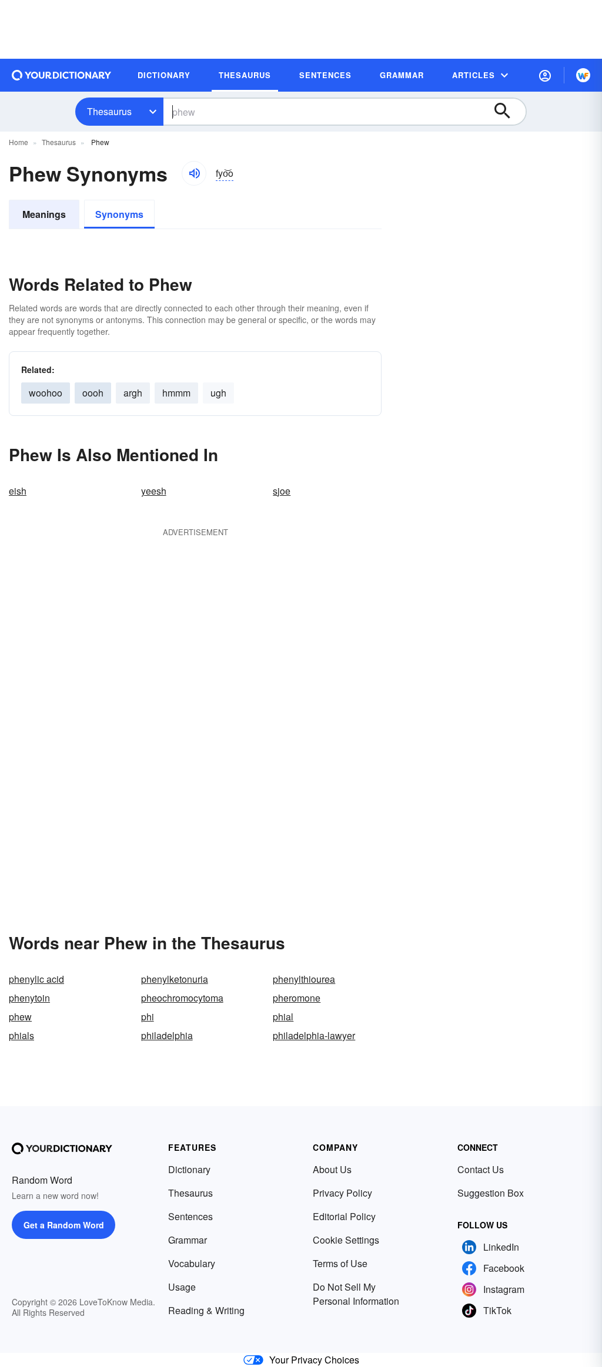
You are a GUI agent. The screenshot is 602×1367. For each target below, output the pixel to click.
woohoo (45, 392)
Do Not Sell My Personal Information (356, 1294)
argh (132, 392)
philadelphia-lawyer (314, 1035)
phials (21, 1035)
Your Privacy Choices (314, 1359)
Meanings (44, 214)
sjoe (281, 491)
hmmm (176, 392)
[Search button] (508, 112)
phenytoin (29, 998)
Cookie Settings (346, 1240)
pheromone (296, 998)
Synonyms (119, 214)
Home (18, 142)
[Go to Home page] (62, 75)
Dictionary (189, 1169)
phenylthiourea (304, 979)
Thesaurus (109, 111)
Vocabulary (191, 1263)
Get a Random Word (64, 1225)
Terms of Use (340, 1263)
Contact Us (480, 1169)
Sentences (190, 1216)
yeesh (153, 491)
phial (283, 1016)
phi (147, 1016)
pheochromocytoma (182, 998)
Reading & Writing (206, 1310)
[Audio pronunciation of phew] (194, 173)
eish (17, 491)
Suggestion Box (490, 1193)
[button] (545, 75)
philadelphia (167, 1035)
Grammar (187, 1240)
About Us (332, 1169)
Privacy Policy (342, 1193)
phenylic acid (36, 979)
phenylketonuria (174, 979)
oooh (92, 392)
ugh (218, 392)
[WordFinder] (583, 75)
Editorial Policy (344, 1216)
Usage (182, 1287)
